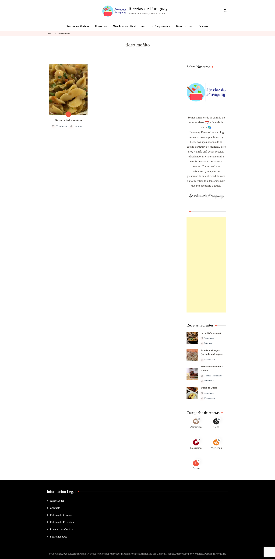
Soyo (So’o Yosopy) (211, 333)
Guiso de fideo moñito (68, 120)
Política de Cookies (61, 515)
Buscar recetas (184, 26)
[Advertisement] (206, 264)
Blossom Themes (165, 553)
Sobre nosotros (58, 536)
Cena (216, 426)
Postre (196, 468)
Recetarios (101, 26)
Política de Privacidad (62, 522)
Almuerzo (196, 426)
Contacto (203, 26)
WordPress (197, 553)
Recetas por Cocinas (78, 26)
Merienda (216, 447)
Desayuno (196, 447)
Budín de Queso (209, 387)
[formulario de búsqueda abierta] (225, 10)
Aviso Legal (57, 500)
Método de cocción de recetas (129, 26)
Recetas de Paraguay (148, 8)
